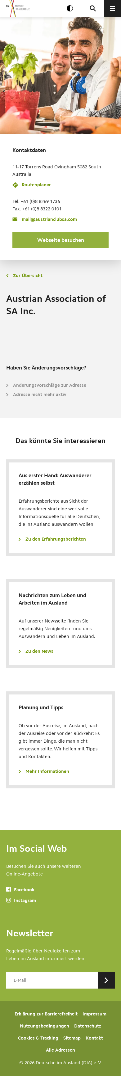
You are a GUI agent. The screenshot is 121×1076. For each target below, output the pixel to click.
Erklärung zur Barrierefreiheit (46, 1014)
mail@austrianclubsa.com (49, 219)
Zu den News (39, 651)
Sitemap (72, 1038)
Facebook (23, 889)
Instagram (24, 900)
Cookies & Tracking (38, 1038)
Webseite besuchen (60, 240)
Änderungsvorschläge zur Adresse (49, 385)
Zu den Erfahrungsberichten (55, 539)
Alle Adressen (60, 1050)
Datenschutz (87, 1026)
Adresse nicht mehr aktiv (39, 394)
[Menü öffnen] (112, 8)
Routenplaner (36, 185)
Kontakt (94, 1038)
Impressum (94, 1014)
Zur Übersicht (28, 275)
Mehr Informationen (47, 771)
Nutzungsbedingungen (44, 1026)
